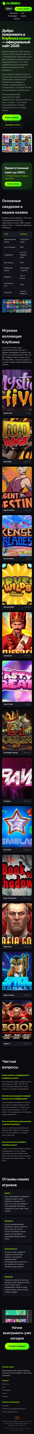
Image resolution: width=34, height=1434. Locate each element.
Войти (9, 9)
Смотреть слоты (12, 125)
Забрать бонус (13, 184)
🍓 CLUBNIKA (11, 3)
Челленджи (12, 16)
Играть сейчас (11, 117)
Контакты (13, 13)
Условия (5, 1406)
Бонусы (17, 19)
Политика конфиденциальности (14, 1409)
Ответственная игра (9, 1412)
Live (22, 13)
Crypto (23, 16)
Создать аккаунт (23, 9)
